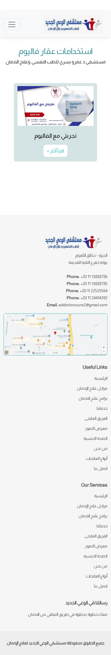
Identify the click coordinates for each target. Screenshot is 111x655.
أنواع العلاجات (96, 458)
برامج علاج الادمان (92, 398)
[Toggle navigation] (12, 24)
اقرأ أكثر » (55, 150)
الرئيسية (100, 378)
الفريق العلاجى (95, 418)
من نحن (100, 448)
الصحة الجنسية (95, 438)
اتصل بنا (100, 468)
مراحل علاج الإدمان (92, 388)
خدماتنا (101, 408)
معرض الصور (96, 428)
